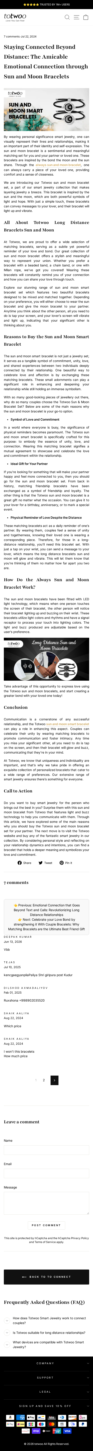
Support (45, 1377)
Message (10, 1187)
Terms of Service (45, 1242)
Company (45, 1363)
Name (8, 1140)
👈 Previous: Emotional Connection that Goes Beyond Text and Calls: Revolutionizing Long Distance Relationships (47, 910)
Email (8, 1164)
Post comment (46, 1225)
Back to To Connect (49, 1276)
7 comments (12, 36)
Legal (45, 1391)
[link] (15, 17)
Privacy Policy (80, 1238)
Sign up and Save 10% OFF (45, 1406)
